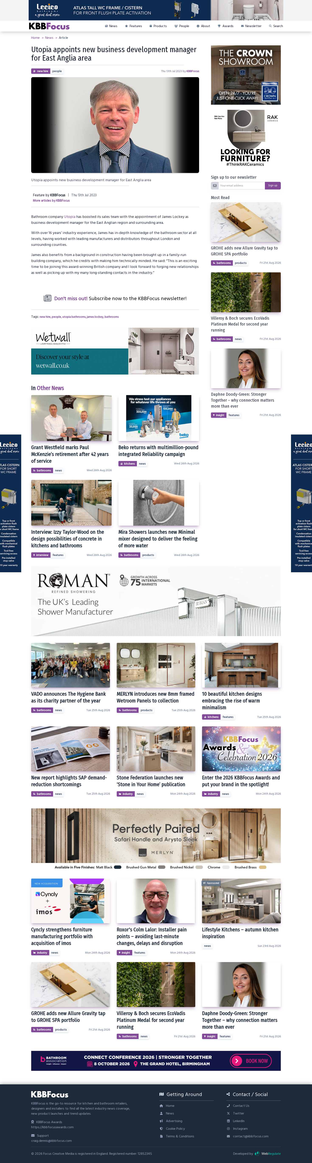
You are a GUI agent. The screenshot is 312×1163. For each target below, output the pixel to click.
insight (220, 415)
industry (128, 794)
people (57, 71)
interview (42, 555)
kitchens (129, 464)
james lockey (95, 317)
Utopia (69, 216)
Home (36, 37)
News (49, 37)
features (58, 555)
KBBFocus (193, 71)
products (148, 555)
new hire (42, 71)
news (58, 470)
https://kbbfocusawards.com (52, 1127)
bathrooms (112, 317)
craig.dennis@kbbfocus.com (51, 1140)
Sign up (272, 185)
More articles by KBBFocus (51, 200)
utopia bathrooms (74, 317)
